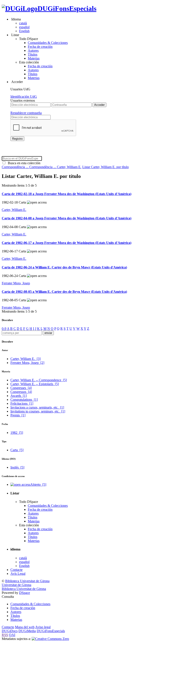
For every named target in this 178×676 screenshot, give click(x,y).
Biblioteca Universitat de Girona (27, 581)
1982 (16, 432)
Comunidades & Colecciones (48, 43)
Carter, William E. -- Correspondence (38, 380)
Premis (17, 415)
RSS (5, 635)
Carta (16, 450)
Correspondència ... (15, 167)
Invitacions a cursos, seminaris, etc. (37, 407)
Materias (34, 58)
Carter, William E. (69, 167)
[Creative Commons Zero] (50, 639)
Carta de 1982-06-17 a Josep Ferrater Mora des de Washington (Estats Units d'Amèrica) (66, 243)
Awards (18, 396)
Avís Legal (17, 573)
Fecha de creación (40, 46)
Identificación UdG (23, 96)
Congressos (21, 392)
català (23, 23)
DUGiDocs (10, 631)
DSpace (24, 593)
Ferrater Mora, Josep (16, 283)
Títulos (32, 54)
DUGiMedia (27, 631)
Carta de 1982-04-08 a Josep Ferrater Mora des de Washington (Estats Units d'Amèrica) (66, 218)
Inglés (17, 467)
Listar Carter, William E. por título (105, 167)
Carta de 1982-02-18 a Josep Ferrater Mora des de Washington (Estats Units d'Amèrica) (66, 194)
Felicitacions (21, 403)
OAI (12, 635)
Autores (33, 50)
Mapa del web (25, 627)
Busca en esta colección (23, 163)
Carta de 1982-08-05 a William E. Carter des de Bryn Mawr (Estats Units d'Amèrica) (64, 291)
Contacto (8, 627)
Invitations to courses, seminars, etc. (37, 411)
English (24, 31)
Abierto (38, 484)
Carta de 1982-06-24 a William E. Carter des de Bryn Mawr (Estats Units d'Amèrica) (64, 267)
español (24, 27)
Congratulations (24, 399)
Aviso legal (43, 627)
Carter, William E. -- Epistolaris (34, 384)
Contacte (16, 570)
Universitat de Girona (16, 585)
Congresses (21, 388)
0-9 (4, 328)
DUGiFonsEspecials (67, 8)
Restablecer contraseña (26, 113)
